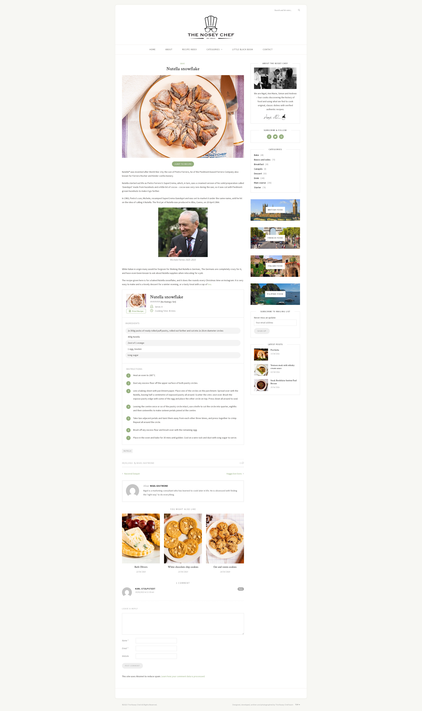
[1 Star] (151, 302)
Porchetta (275, 349)
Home (153, 49)
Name (125, 640)
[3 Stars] (155, 302)
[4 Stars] (157, 302)
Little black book (242, 49)
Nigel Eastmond (145, 463)
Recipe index (189, 49)
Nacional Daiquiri (132, 473)
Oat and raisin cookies (225, 567)
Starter (257, 187)
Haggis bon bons (234, 473)
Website (125, 656)
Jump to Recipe (183, 164)
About (168, 49)
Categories (213, 49)
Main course (260, 182)
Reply (241, 589)
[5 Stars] (159, 302)
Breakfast (259, 164)
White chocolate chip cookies (183, 567)
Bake (182, 63)
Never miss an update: (265, 317)
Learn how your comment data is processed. (183, 676)
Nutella (127, 451)
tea (209, 284)
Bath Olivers (141, 567)
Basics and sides (262, 159)
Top (297, 705)
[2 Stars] (153, 302)
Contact (268, 49)
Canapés (258, 168)
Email (125, 648)
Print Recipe (137, 311)
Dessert (258, 173)
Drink (256, 178)
